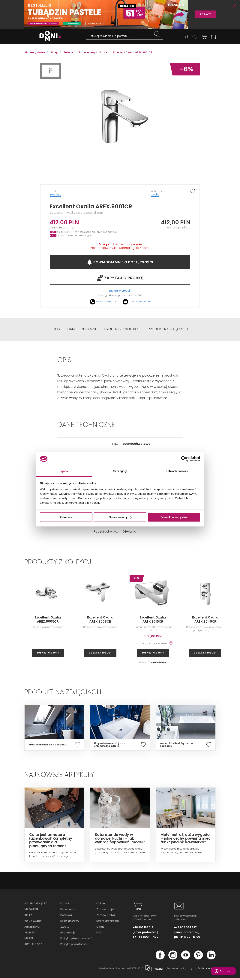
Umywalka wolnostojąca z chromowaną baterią (109, 744)
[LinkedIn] (211, 958)
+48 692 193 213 (106, 301)
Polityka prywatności (73, 944)
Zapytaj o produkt (120, 290)
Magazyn (31, 909)
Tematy (29, 932)
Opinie (100, 903)
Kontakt (65, 903)
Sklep (28, 915)
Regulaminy (68, 909)
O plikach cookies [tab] (176, 471)
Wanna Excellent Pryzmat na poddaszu (177, 744)
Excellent (55, 194)
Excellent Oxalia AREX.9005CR (48, 619)
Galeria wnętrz (35, 903)
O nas (100, 927)
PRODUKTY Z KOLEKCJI (122, 329)
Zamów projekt (106, 909)
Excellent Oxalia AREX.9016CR (153, 619)
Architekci (32, 927)
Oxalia (155, 194)
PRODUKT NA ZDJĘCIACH (168, 329)
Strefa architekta (107, 921)
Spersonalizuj (118, 517)
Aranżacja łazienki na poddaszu (47, 744)
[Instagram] (172, 958)
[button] (50, 71)
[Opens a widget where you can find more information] (223, 971)
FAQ (99, 932)
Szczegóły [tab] (120, 471)
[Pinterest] (198, 958)
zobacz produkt (48, 652)
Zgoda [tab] (64, 471)
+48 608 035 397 (185, 927)
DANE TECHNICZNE (82, 329)
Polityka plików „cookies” (76, 938)
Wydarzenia (33, 921)
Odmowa (66, 517)
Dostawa (66, 915)
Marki (28, 938)
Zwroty (64, 927)
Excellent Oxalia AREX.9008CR (100, 619)
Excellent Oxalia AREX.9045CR (205, 619)
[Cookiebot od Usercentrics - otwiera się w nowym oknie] (183, 459)
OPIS (56, 329)
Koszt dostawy (69, 921)
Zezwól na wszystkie (174, 517)
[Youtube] (185, 958)
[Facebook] (160, 958)
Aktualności (33, 944)
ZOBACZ (205, 14)
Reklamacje (68, 932)
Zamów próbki (105, 915)
